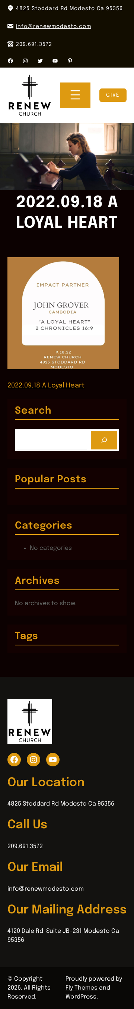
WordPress (81, 997)
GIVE (113, 95)
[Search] (104, 440)
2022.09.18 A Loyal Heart (45, 385)
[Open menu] (75, 95)
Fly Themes (82, 988)
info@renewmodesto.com (53, 26)
